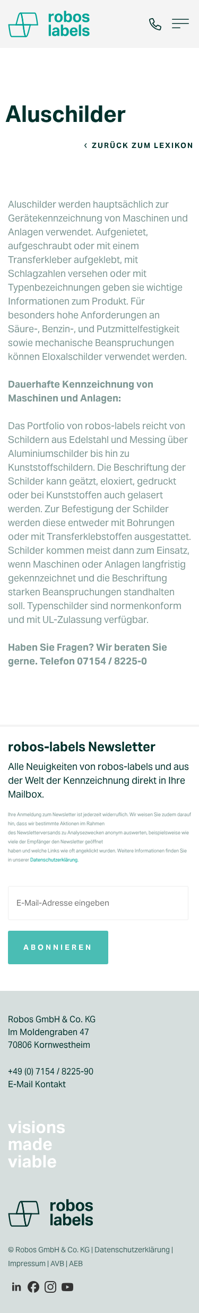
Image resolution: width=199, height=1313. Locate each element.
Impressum (27, 1263)
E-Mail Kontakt (37, 1084)
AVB (57, 1263)
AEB (76, 1263)
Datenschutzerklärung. (54, 860)
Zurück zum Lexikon (143, 145)
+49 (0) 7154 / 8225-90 (50, 1071)
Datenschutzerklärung (132, 1249)
